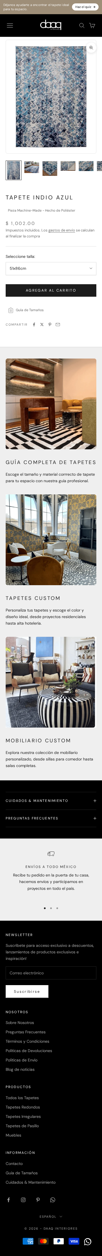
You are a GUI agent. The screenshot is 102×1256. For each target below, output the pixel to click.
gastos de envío (61, 230)
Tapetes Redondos (23, 1107)
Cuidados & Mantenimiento (31, 1182)
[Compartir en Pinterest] (50, 324)
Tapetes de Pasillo (22, 1125)
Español (48, 1217)
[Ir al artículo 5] (86, 166)
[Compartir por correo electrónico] (58, 324)
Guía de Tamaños (22, 1172)
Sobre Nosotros (20, 1022)
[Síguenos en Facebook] (8, 1200)
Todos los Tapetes (22, 1097)
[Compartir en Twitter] (42, 324)
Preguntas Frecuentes (26, 1031)
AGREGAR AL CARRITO (51, 290)
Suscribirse (27, 991)
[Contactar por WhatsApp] (87, 1241)
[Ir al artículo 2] (32, 167)
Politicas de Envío (21, 1060)
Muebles (13, 1135)
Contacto (14, 1163)
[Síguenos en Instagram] (23, 1200)
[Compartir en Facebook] (34, 324)
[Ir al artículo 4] (68, 166)
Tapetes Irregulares (23, 1116)
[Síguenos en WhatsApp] (53, 1200)
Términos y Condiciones (27, 1041)
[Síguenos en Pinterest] (38, 1200)
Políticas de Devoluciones (29, 1050)
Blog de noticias (20, 1069)
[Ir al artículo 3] (50, 168)
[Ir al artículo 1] (14, 170)
